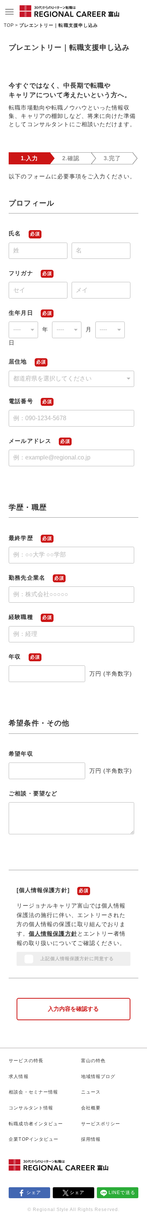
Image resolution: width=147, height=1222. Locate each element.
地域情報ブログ (98, 1076)
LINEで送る (122, 1192)
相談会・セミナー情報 (33, 1092)
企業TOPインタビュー (33, 1139)
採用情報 (91, 1139)
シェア (33, 1192)
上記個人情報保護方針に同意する (77, 958)
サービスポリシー (100, 1123)
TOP (9, 25)
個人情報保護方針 (53, 934)
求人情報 (18, 1076)
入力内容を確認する (73, 1009)
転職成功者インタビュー (36, 1123)
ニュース (91, 1092)
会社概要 (91, 1108)
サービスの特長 (26, 1060)
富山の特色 (93, 1060)
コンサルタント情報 (31, 1108)
